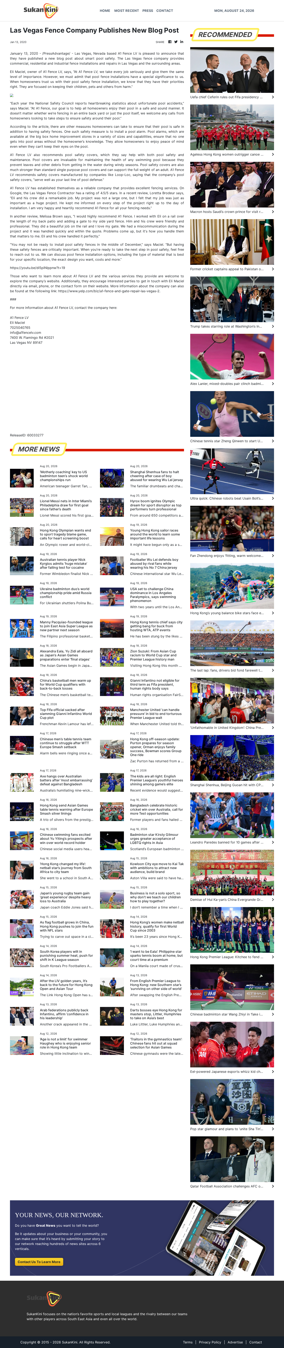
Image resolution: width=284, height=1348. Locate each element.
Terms (188, 1342)
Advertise (235, 1342)
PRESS (147, 11)
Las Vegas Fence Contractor (52, 193)
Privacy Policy (210, 1342)
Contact (255, 1342)
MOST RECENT (126, 11)
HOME (105, 11)
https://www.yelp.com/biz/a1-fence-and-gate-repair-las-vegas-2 (108, 291)
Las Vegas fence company (147, 58)
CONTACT (164, 11)
